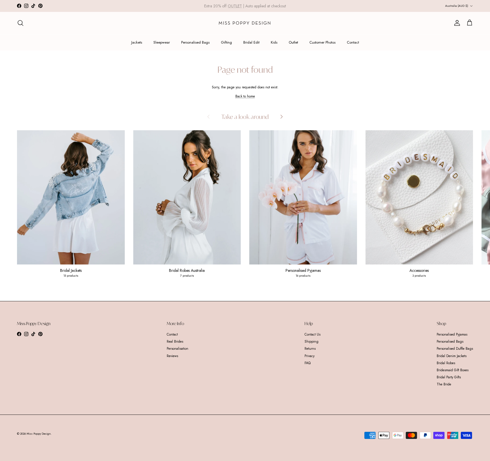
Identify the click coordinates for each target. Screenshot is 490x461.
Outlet (293, 42)
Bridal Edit (251, 42)
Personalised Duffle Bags (455, 348)
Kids (274, 42)
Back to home (245, 96)
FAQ (308, 363)
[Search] (20, 23)
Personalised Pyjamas (452, 334)
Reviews (172, 355)
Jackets (136, 42)
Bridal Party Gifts (449, 377)
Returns (310, 348)
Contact (353, 42)
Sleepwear (161, 42)
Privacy (309, 355)
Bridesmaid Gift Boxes (452, 370)
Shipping (311, 341)
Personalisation (177, 348)
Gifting (226, 42)
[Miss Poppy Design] (245, 23)
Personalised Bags (195, 42)
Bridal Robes (446, 363)
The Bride (444, 384)
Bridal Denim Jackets (451, 355)
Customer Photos (322, 42)
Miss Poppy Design (39, 434)
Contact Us (312, 334)
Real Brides (175, 341)
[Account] (456, 23)
